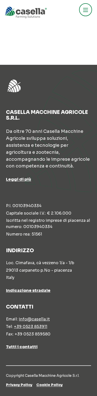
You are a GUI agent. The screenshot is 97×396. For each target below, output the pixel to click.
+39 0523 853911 (30, 326)
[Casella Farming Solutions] (26, 12)
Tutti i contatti (22, 346)
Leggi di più (18, 179)
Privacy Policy (19, 385)
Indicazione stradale (28, 290)
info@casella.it (34, 319)
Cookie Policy (49, 385)
